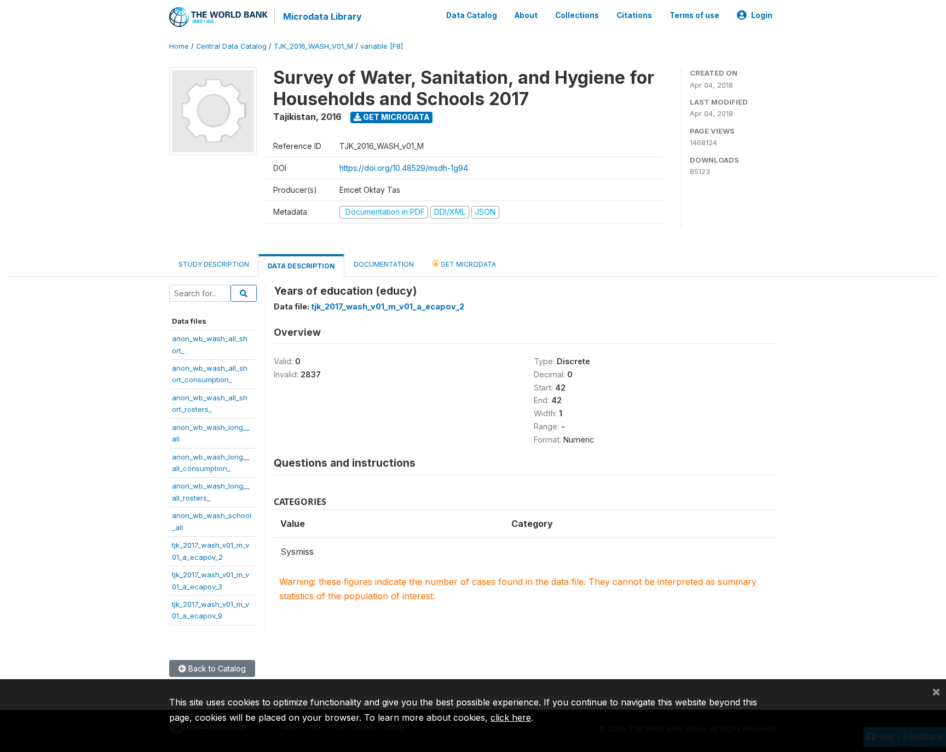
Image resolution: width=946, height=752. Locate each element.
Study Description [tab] (213, 264)
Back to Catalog (216, 668)
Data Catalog (471, 15)
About (526, 15)
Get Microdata (395, 117)
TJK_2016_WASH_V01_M (313, 46)
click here (511, 717)
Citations (634, 15)
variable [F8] (381, 46)
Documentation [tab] (384, 264)
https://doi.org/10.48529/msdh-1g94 (403, 168)
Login (761, 15)
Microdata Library (322, 16)
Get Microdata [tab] (467, 264)
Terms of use (694, 15)
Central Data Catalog (231, 46)
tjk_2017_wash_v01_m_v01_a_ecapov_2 (387, 306)
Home (179, 46)
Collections (577, 15)
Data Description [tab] (301, 266)
